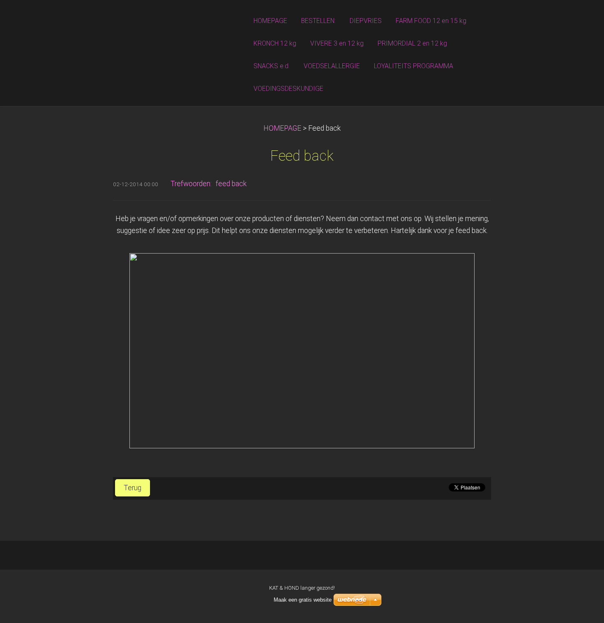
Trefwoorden (190, 184)
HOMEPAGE (282, 128)
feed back (231, 184)
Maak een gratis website (303, 600)
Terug (132, 488)
